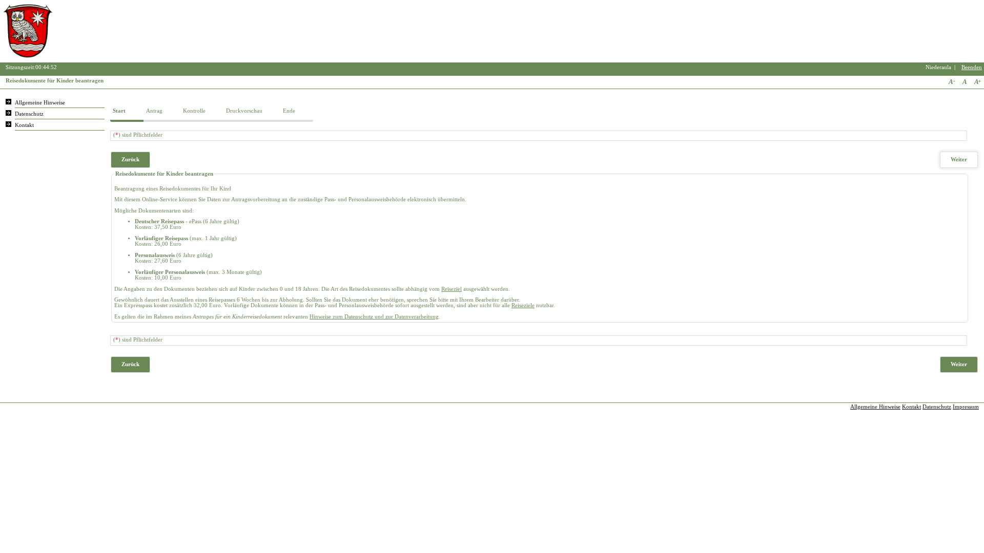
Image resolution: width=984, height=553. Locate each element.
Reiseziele (523, 305)
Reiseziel (451, 289)
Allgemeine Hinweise (40, 102)
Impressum (966, 407)
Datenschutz (29, 114)
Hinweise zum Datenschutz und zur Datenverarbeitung (374, 317)
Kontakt (24, 125)
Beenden (971, 67)
